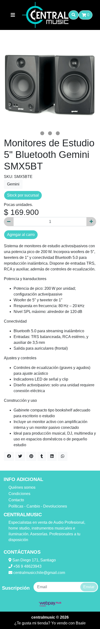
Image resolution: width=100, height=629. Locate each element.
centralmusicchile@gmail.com (38, 573)
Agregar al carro (21, 235)
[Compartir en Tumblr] (41, 456)
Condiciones (19, 494)
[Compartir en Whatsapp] (62, 456)
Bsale (81, 623)
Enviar (88, 587)
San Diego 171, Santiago (33, 560)
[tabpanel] (50, 83)
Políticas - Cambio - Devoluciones (37, 506)
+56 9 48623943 (27, 566)
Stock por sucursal (23, 195)
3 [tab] (58, 133)
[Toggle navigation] (13, 15)
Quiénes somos (21, 487)
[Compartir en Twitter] (20, 456)
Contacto (16, 500)
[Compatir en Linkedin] (52, 456)
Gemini (13, 184)
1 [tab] (42, 133)
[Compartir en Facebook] (9, 456)
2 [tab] (50, 133)
